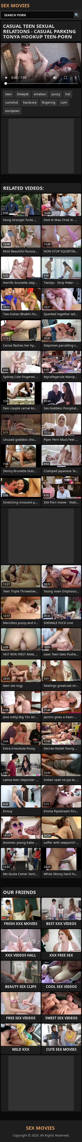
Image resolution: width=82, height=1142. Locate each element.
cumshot (11, 102)
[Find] (77, 15)
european (12, 111)
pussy (56, 94)
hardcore (30, 102)
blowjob (23, 94)
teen (8, 94)
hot (67, 94)
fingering (48, 102)
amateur (40, 94)
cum (64, 102)
